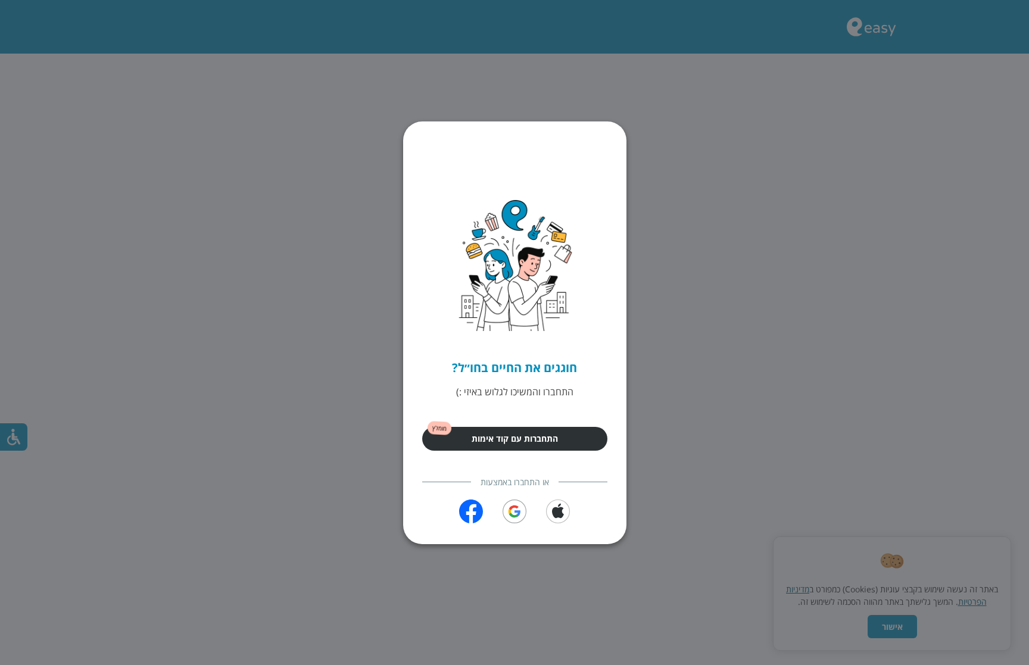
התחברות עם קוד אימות (515, 438)
